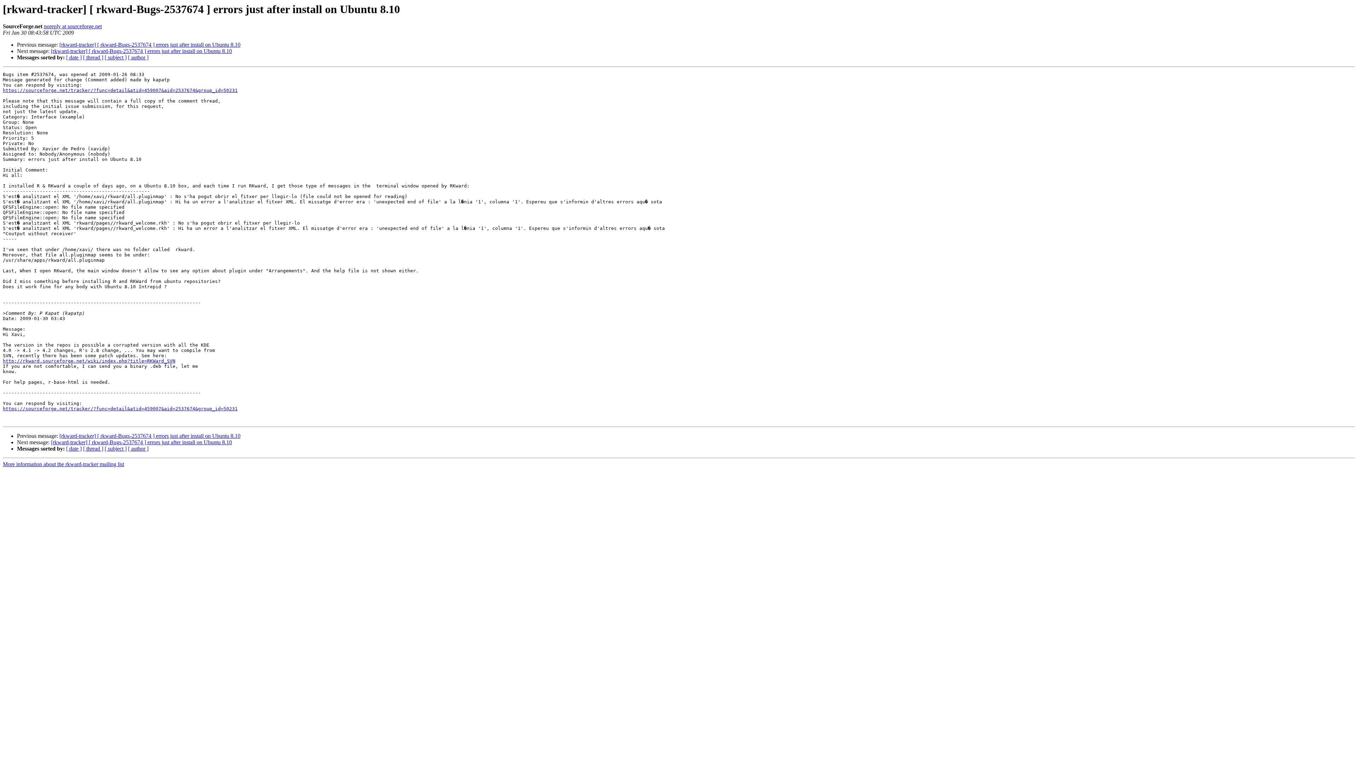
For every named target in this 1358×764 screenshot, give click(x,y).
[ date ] (74, 57)
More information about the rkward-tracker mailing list (63, 464)
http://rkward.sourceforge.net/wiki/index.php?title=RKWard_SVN (89, 361)
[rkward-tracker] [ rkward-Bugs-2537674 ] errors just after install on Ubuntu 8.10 (149, 45)
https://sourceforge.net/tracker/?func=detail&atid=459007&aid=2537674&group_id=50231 (120, 90)
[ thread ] (93, 57)
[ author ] (138, 57)
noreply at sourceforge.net (73, 26)
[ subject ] (116, 57)
